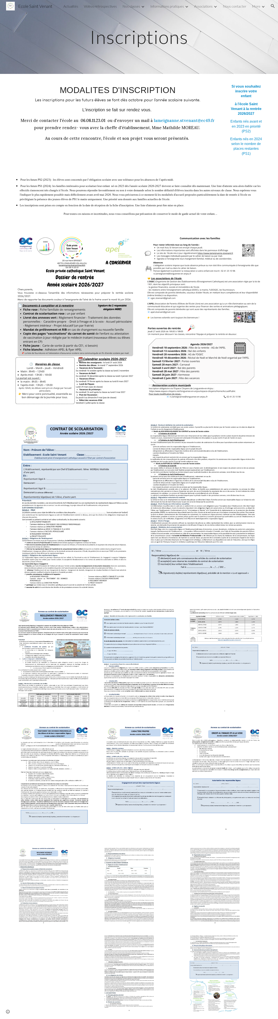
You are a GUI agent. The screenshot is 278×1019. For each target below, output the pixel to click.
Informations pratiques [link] (167, 6)
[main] (139, 37)
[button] (273, 6)
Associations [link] (203, 6)
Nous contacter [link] (234, 6)
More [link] (256, 6)
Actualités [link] (70, 6)
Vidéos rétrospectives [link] (100, 6)
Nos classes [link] (131, 6)
